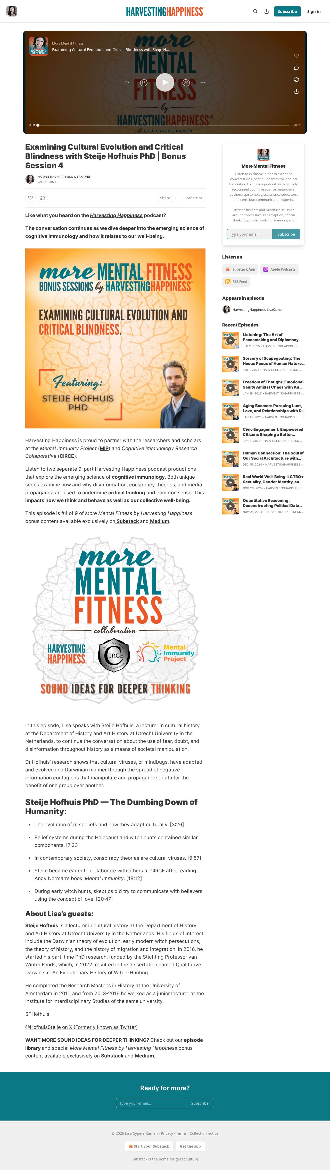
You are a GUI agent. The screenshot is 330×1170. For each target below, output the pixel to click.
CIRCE (67, 456)
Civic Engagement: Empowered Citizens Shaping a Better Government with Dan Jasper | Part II (273, 432)
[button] (127, 82)
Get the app (190, 1146)
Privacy (167, 1133)
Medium (159, 521)
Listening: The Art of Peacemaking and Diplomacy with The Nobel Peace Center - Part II (272, 337)
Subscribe (287, 11)
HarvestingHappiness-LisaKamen (64, 176)
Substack (128, 521)
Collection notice (204, 1133)
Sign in (314, 11)
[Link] (18, 807)
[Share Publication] (266, 11)
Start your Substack (151, 1146)
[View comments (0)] (296, 68)
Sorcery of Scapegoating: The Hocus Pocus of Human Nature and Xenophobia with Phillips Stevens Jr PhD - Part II (272, 361)
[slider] (164, 125)
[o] (230, 340)
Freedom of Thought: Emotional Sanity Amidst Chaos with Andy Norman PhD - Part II (273, 385)
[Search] (255, 11)
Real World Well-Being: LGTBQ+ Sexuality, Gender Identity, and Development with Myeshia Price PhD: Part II (273, 479)
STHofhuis (37, 1014)
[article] (263, 340)
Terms (181, 1133)
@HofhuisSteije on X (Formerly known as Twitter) (81, 1027)
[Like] (30, 198)
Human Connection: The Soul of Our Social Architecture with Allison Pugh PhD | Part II (273, 456)
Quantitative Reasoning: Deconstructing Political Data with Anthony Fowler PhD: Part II (274, 503)
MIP (104, 448)
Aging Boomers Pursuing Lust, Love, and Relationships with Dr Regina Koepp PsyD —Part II (273, 408)
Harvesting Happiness (116, 215)
